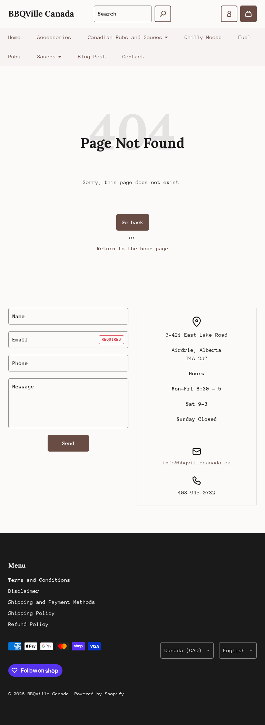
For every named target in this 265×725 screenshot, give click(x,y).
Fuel (244, 37)
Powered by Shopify (99, 693)
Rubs (14, 56)
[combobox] (123, 14)
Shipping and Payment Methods (51, 602)
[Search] (163, 14)
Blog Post (92, 56)
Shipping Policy (31, 613)
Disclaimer (23, 591)
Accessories (54, 37)
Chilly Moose (203, 37)
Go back (133, 222)
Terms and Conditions (39, 580)
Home (14, 37)
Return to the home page (132, 248)
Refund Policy (28, 624)
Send (68, 443)
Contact (133, 56)
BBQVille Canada (48, 693)
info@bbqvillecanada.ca (197, 462)
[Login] (229, 14)
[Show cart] (248, 14)
